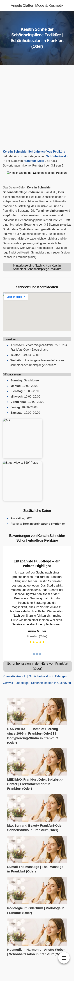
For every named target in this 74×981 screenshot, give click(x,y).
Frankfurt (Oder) (34, 160)
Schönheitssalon (57, 156)
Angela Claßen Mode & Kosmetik (37, 5)
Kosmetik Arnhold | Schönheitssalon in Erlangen (35, 676)
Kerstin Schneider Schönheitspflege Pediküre (34, 151)
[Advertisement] (37, 108)
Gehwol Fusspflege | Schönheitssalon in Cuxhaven (37, 683)
